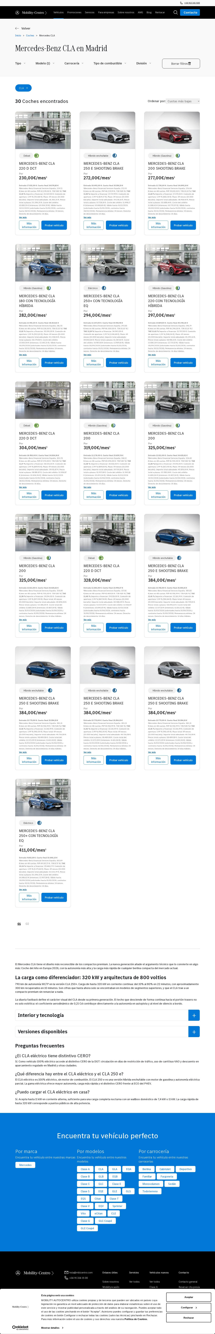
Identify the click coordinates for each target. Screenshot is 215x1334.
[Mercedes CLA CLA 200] (107, 401)
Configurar (187, 1307)
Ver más (23, 217)
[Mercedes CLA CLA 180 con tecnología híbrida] (43, 264)
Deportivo (185, 1169)
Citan (98, 1198)
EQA (128, 1169)
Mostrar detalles (50, 1327)
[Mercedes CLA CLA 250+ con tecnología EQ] (107, 264)
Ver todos (134, 1281)
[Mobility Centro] (31, 12)
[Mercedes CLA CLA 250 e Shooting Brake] (107, 132)
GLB (101, 1176)
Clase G (85, 1221)
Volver (25, 28)
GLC (101, 1184)
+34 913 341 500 (192, 2)
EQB (115, 1176)
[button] (59, 12)
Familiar (147, 1176)
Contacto (190, 12)
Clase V (85, 1206)
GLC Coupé (105, 1221)
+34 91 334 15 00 (78, 1277)
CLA (101, 1169)
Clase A (85, 1169)
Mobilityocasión (110, 1287)
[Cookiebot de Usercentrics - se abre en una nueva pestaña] (20, 1328)
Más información (29, 225)
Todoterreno (150, 1191)
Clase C (85, 1184)
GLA (114, 1169)
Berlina (146, 1169)
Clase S (85, 1191)
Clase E (116, 1184)
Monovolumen (151, 1184)
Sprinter (117, 1206)
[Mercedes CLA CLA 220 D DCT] (43, 132)
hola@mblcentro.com (80, 1272)
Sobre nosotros (110, 1281)
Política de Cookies (135, 1319)
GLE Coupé (87, 1228)
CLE (113, 1213)
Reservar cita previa (189, 1287)
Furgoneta (167, 1176)
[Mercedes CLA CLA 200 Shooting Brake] (172, 132)
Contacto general (188, 1281)
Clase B (85, 1176)
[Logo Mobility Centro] (35, 1272)
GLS (128, 1191)
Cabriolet (165, 1169)
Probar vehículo (54, 225)
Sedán (172, 1184)
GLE (114, 1191)
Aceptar (188, 1297)
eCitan (98, 1213)
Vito (83, 1213)
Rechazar (189, 1317)
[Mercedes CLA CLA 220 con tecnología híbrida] (172, 264)
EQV (101, 1206)
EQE (100, 1191)
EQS (83, 1198)
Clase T (114, 1198)
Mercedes (25, 1165)
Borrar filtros (179, 64)
